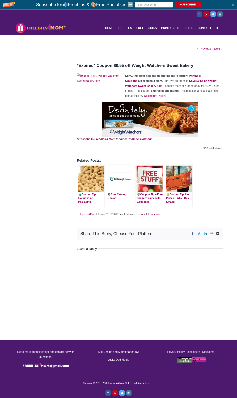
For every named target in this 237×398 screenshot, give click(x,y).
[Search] (217, 28)
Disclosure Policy (154, 95)
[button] (118, 4)
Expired (141, 214)
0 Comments (154, 214)
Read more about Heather (33, 351)
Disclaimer (208, 351)
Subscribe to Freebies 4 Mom (96, 139)
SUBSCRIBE (188, 4)
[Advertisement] (40, 67)
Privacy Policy (176, 351)
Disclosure (193, 351)
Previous (205, 48)
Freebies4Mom (87, 214)
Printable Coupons (140, 139)
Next (217, 48)
